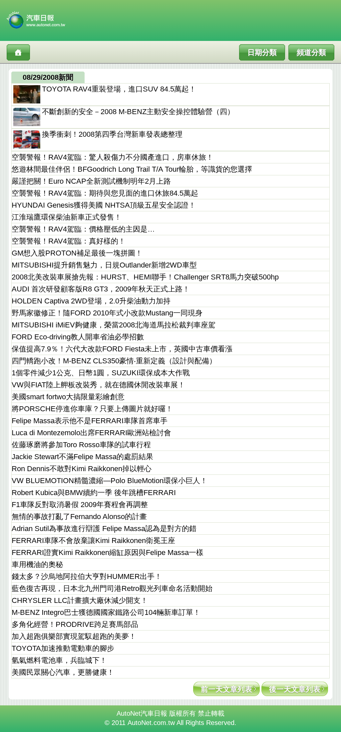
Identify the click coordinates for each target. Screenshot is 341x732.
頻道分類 (311, 52)
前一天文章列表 (226, 689)
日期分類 (262, 52)
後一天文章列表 (294, 689)
